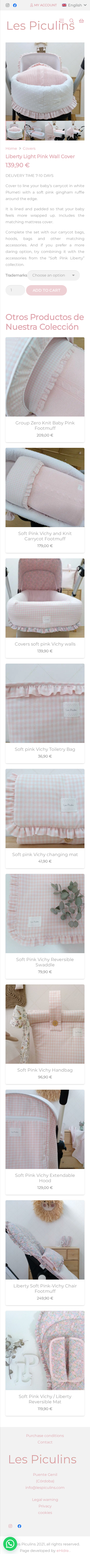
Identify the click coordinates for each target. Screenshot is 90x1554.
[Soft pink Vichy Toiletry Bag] (45, 667)
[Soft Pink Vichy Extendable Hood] (45, 1093)
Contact (45, 1442)
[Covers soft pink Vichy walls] (45, 561)
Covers (29, 148)
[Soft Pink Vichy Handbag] (45, 987)
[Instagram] (7, 5)
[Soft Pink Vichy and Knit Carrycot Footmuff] (45, 451)
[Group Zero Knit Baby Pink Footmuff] (45, 340)
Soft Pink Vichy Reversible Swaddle (45, 962)
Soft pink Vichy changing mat (45, 854)
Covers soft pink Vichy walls (45, 644)
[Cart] (81, 21)
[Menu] (61, 21)
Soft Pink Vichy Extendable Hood (45, 1177)
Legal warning (45, 1499)
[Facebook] (14, 5)
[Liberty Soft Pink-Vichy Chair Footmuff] (45, 1203)
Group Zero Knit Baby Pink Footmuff (45, 425)
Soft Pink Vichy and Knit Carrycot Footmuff (45, 536)
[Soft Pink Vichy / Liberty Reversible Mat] (45, 1314)
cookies (45, 1512)
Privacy (45, 1506)
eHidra (62, 1550)
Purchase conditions (45, 1435)
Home (11, 148)
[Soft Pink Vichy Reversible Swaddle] (45, 877)
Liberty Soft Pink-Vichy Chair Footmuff (45, 1288)
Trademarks (16, 275)
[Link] (41, 20)
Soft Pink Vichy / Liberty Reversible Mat (45, 1399)
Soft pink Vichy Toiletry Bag (45, 749)
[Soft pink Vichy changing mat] (45, 772)
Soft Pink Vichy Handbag (45, 1070)
